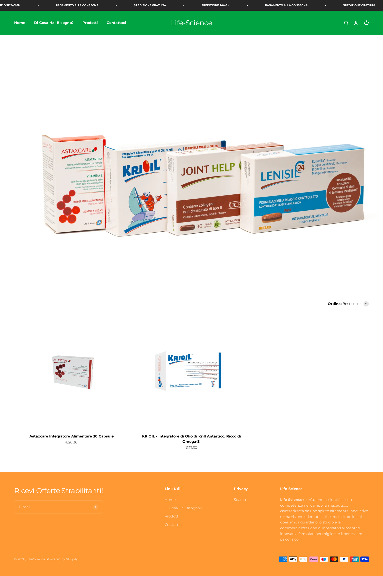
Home (19, 23)
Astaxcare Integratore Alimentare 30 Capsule (71, 436)
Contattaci (116, 23)
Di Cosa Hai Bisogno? (54, 23)
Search (240, 500)
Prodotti (90, 23)
